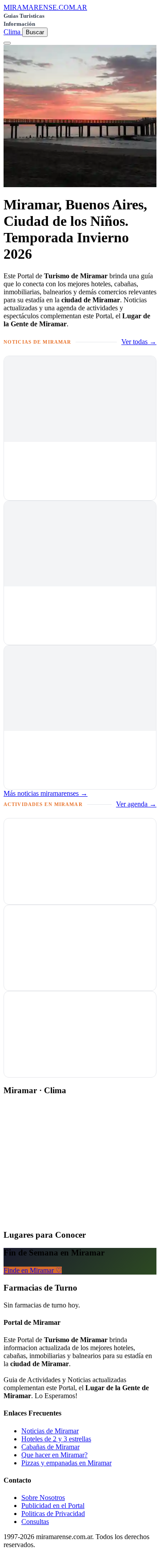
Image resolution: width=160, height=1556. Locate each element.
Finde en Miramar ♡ (33, 1270)
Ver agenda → (136, 804)
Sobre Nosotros (43, 1497)
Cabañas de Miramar (50, 1447)
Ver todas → (138, 341)
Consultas (35, 1521)
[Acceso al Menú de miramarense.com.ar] (7, 43)
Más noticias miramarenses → (46, 793)
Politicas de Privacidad (53, 1513)
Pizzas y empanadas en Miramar (66, 1463)
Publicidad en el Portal (52, 1505)
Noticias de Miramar (50, 1431)
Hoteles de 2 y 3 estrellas (56, 1439)
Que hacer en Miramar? (54, 1455)
